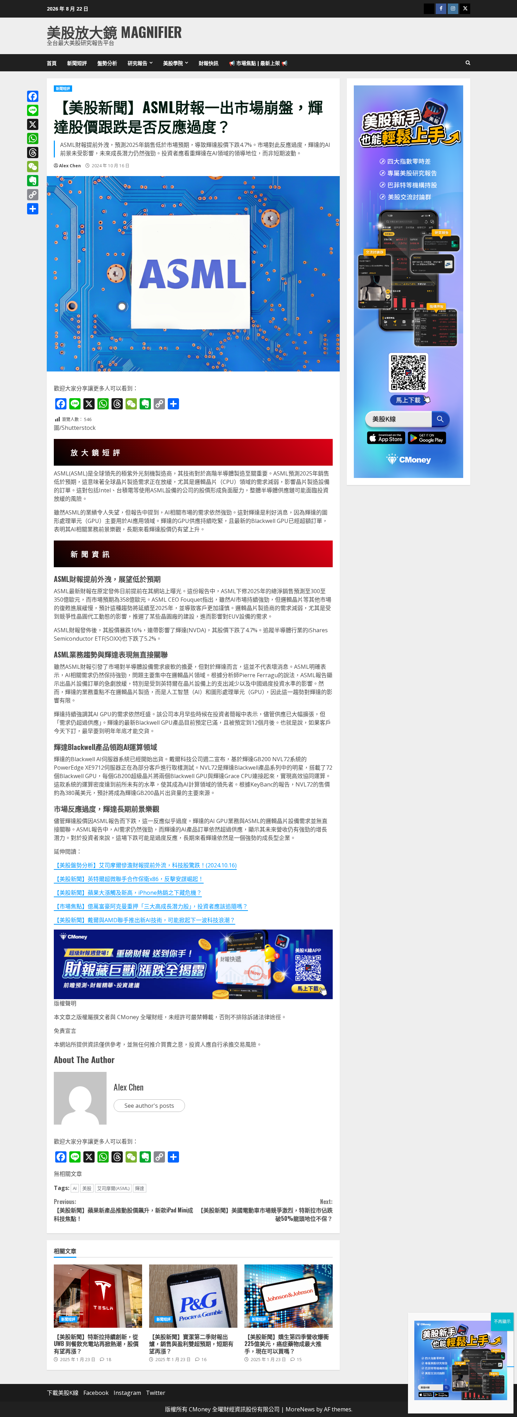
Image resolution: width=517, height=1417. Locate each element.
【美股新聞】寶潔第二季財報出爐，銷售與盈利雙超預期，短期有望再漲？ (193, 1296)
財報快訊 (208, 62)
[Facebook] (33, 96)
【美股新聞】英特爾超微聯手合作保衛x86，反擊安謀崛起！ (129, 879)
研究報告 (137, 62)
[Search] (468, 63)
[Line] (33, 110)
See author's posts (149, 1105)
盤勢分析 (107, 62)
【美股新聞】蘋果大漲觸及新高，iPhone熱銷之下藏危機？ (128, 893)
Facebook (96, 1393)
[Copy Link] (33, 195)
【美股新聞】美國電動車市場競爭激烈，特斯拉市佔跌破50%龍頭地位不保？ (265, 1210)
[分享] (33, 209)
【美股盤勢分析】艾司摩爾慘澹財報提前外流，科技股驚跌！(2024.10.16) (145, 865)
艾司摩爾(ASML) (113, 1188)
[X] (33, 124)
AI (75, 1188)
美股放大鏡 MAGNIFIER (114, 31)
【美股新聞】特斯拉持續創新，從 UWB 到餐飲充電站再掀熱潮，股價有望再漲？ (98, 1296)
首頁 (52, 62)
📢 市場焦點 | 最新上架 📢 (258, 62)
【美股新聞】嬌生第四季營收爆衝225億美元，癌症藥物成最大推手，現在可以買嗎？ (288, 1296)
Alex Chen (70, 166)
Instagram (127, 1393)
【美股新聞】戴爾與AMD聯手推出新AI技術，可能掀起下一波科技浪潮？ (144, 920)
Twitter (155, 1393)
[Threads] (33, 152)
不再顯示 (502, 1322)
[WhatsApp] (33, 138)
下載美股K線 (62, 1393)
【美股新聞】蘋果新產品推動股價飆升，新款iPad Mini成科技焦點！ (123, 1210)
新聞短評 (77, 62)
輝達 (139, 1188)
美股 (86, 1188)
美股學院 (173, 62)
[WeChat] (33, 167)
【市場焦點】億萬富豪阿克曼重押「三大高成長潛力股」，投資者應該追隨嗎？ (151, 906)
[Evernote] (33, 181)
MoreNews (300, 1409)
